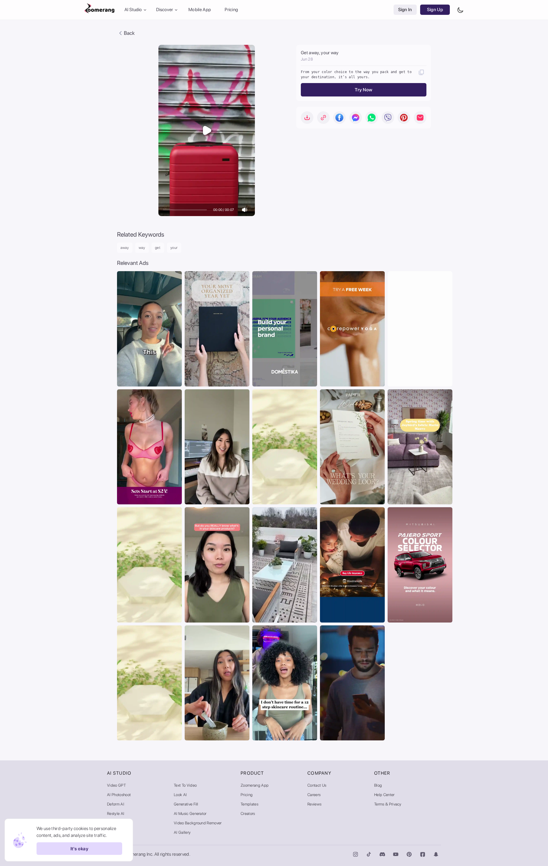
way (142, 247)
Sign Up (435, 10)
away (124, 247)
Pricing (231, 10)
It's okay (79, 848)
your (174, 247)
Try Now (363, 89)
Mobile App (199, 10)
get (158, 247)
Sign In (405, 10)
